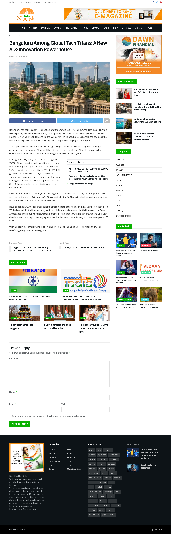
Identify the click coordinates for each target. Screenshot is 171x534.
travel (101, 510)
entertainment (95, 478)
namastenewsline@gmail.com (45, 2)
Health (106, 28)
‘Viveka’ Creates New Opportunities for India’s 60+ (149, 279)
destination (93, 473)
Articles (33, 28)
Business (45, 28)
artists (91, 450)
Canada (57, 28)
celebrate (102, 459)
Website (65, 404)
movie (102, 496)
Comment (15, 358)
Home (22, 28)
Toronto (116, 505)
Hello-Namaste (95, 492)
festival (117, 478)
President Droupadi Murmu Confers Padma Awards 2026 (93, 328)
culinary (111, 464)
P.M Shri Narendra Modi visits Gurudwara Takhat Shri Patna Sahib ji (147, 107)
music (110, 496)
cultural (92, 469)
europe (108, 478)
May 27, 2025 (14, 56)
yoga (104, 515)
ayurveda (102, 455)
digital (104, 473)
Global (95, 28)
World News (94, 515)
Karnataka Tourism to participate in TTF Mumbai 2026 (150, 306)
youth (112, 515)
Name (13, 392)
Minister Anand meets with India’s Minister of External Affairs (146, 92)
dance (111, 469)
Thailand (105, 505)
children (113, 459)
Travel (149, 28)
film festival (101, 482)
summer (112, 501)
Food (85, 28)
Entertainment (71, 28)
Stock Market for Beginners (149, 251)
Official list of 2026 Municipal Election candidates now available (125, 253)
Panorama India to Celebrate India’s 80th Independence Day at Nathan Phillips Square (81, 298)
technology (93, 505)
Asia (99, 450)
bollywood (114, 455)
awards (92, 455)
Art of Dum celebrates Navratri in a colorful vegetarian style (144, 136)
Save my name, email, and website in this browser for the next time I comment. (49, 416)
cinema (92, 464)
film (90, 482)
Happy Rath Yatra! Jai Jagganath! (83, 183)
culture (102, 469)
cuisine (102, 464)
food (91, 487)
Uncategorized (123, 216)
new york (93, 501)
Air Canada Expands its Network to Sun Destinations (147, 120)
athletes (108, 450)
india (117, 492)
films (111, 482)
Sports (138, 28)
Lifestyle (126, 28)
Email (12, 404)
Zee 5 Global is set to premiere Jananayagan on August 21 (126, 306)
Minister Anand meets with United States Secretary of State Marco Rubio (126, 280)
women (111, 510)
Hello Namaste (20, 529)
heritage (108, 492)
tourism (92, 510)
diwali (113, 473)
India (115, 28)
